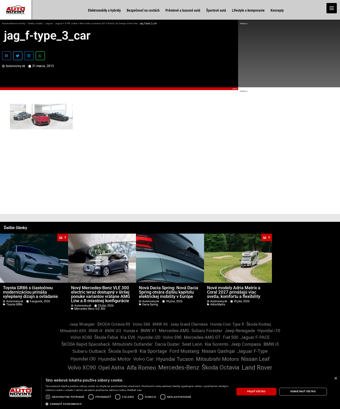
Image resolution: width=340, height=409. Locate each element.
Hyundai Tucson (175, 359)
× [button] (335, 378)
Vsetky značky (35, 23)
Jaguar (49, 23)
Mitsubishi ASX (73, 330)
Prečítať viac (134, 390)
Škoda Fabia (106, 337)
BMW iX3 (113, 330)
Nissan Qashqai (218, 351)
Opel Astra (111, 367)
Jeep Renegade (240, 330)
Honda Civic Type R (227, 324)
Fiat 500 (230, 337)
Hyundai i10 (268, 330)
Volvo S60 (141, 324)
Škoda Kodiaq (258, 324)
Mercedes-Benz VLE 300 (89, 308)
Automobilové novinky (14, 23)
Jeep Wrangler (82, 324)
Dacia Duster (167, 344)
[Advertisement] (289, 55)
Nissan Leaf (255, 359)
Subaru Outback (89, 351)
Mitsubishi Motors (217, 359)
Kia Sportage (153, 351)
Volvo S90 (172, 337)
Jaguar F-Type (252, 351)
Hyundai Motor (114, 359)
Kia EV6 (127, 337)
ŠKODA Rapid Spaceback (85, 344)
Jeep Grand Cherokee (189, 324)
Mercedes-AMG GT (202, 337)
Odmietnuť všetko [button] (303, 391)
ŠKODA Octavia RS (113, 324)
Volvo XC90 (82, 367)
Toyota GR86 (14, 304)
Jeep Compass (246, 344)
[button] (6, 55)
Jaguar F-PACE (255, 337)
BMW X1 (148, 330)
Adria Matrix (217, 304)
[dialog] (170, 391)
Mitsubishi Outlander (132, 344)
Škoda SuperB (122, 351)
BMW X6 (160, 324)
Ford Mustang (184, 351)
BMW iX (96, 330)
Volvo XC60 (81, 337)
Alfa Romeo (141, 367)
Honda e (130, 330)
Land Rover (257, 367)
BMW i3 (271, 344)
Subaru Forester (206, 330)
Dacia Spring (150, 304)
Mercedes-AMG (174, 330)
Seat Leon (192, 344)
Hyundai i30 (83, 359)
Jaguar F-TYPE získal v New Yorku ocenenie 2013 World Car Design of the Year (96, 23)
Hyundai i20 (149, 337)
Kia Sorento (216, 344)
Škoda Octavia (220, 367)
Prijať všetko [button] (256, 391)
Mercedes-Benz (178, 367)
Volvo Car (143, 359)
